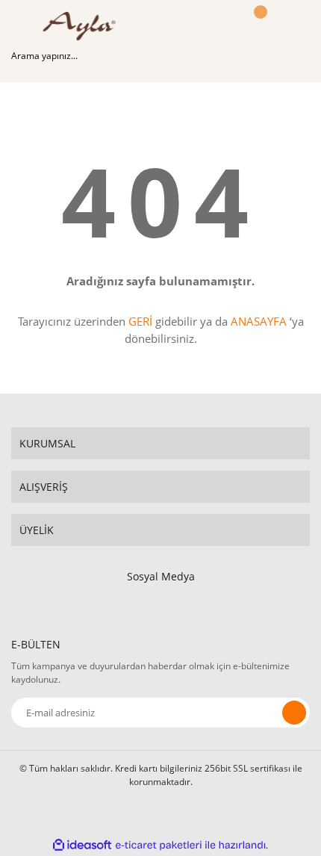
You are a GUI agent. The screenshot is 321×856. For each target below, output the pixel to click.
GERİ (140, 321)
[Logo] (83, 26)
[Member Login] (220, 26)
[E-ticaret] (158, 845)
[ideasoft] (82, 845)
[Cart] (258, 26)
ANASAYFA (259, 321)
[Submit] (294, 713)
